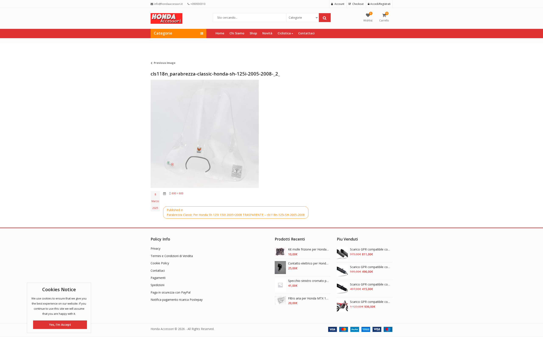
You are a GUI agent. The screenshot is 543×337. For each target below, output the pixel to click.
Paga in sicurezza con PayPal (170, 292)
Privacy (155, 248)
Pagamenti (158, 278)
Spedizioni (157, 285)
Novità (267, 33)
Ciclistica (285, 33)
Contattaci (306, 33)
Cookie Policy (160, 263)
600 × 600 (177, 193)
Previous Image (164, 63)
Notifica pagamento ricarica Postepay (177, 300)
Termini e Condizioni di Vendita (172, 256)
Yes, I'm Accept (60, 325)
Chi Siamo (237, 33)
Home (220, 33)
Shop (253, 33)
